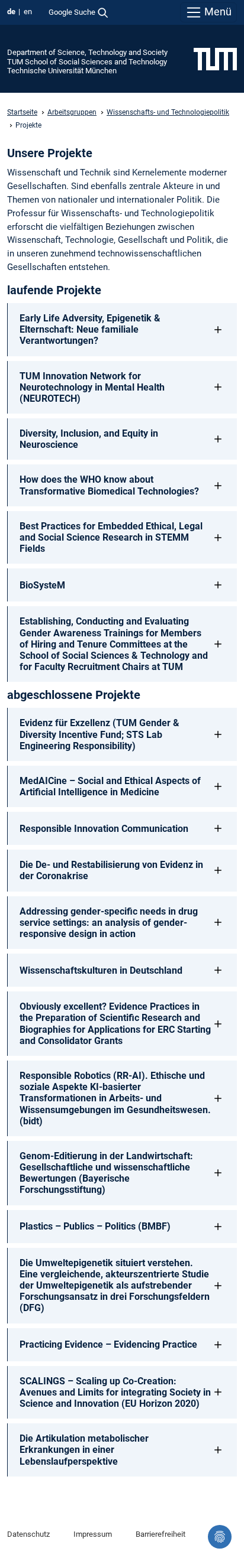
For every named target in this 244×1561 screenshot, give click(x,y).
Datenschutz (28, 1534)
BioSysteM (42, 585)
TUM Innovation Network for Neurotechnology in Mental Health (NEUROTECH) (92, 387)
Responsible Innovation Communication (104, 828)
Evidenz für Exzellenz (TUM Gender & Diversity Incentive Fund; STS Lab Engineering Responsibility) (99, 734)
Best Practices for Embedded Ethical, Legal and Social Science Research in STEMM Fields (111, 537)
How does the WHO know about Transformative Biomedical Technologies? (109, 485)
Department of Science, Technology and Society (87, 52)
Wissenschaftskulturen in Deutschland (101, 970)
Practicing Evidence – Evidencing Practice (108, 1344)
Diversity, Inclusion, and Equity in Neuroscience (89, 439)
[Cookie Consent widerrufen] (220, 1537)
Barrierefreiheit (160, 1534)
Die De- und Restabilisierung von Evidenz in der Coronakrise (111, 870)
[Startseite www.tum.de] (215, 58)
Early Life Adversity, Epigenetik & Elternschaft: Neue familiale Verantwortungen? (90, 329)
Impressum (92, 1534)
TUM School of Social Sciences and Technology (87, 61)
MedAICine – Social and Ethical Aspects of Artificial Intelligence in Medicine (110, 786)
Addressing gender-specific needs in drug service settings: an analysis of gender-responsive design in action (109, 922)
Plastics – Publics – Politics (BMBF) (95, 1226)
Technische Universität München (62, 70)
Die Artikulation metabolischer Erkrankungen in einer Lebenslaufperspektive (84, 1449)
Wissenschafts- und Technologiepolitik (168, 112)
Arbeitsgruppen (72, 112)
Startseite (22, 112)
